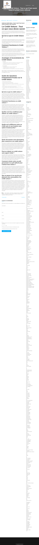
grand (27, 295)
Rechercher (28, 20)
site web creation (28, 464)
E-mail (3, 215)
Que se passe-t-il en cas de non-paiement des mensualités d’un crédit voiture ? (13, 89)
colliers (27, 198)
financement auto (28, 274)
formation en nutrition (29, 282)
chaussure (27, 185)
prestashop (27, 398)
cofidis (27, 194)
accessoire (27, 108)
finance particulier (28, 273)
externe (27, 267)
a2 (26, 106)
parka (27, 375)
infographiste (28, 310)
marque (27, 339)
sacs (26, 445)
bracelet (27, 173)
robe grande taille (28, 435)
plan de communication (29, 385)
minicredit (27, 352)
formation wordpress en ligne (30, 287)
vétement (27, 510)
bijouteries (27, 152)
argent (27, 130)
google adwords (28, 293)
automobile (27, 138)
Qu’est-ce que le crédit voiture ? (7, 81)
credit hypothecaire (28, 219)
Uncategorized (28, 502)
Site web (3, 218)
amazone (27, 127)
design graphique (28, 240)
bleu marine (27, 158)
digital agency (28, 243)
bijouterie (27, 151)
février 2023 (27, 98)
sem (26, 452)
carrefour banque (28, 181)
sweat (27, 478)
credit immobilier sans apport (30, 222)
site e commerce (28, 458)
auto (26, 136)
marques (27, 340)
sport (26, 476)
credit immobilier (28, 221)
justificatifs (27, 319)
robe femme (27, 434)
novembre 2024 (28, 79)
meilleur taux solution (29, 345)
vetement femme (28, 513)
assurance (27, 132)
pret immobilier (28, 412)
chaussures (27, 186)
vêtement (27, 511)
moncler (27, 357)
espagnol (27, 263)
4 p (26, 105)
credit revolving (28, 229)
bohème (27, 160)
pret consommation (28, 409)
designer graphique (28, 241)
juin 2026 (27, 61)
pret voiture (27, 421)
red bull (27, 430)
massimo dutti (28, 341)
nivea (27, 362)
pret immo (27, 411)
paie (26, 372)
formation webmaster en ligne (30, 286)
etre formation (28, 265)
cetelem (27, 184)
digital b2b (27, 244)
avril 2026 (27, 63)
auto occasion (28, 137)
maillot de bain (28, 331)
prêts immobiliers (28, 423)
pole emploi (27, 389)
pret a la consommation (29, 400)
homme (27, 300)
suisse (27, 477)
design (27, 239)
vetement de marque (29, 512)
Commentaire (4, 205)
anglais (27, 128)
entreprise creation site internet (30, 261)
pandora (27, 374)
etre (26, 264)
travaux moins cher (28, 500)
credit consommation (29, 215)
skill (26, 468)
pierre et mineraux (28, 384)
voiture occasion (28, 518)
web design (27, 521)
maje (26, 334)
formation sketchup (28, 285)
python (27, 429)
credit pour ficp (28, 226)
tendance (27, 487)
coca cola (27, 193)
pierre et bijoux (28, 383)
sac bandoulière (28, 440)
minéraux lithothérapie (29, 350)
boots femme (28, 164)
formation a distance (29, 277)
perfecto (27, 378)
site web (27, 463)
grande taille (28, 296)
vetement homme (28, 514)
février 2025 (27, 76)
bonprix (27, 162)
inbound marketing (28, 308)
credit (27, 209)
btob (26, 176)
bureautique (27, 177)
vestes (27, 509)
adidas (27, 115)
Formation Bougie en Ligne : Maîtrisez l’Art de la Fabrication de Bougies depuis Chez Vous (31, 34)
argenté (27, 131)
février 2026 (27, 65)
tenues (27, 491)
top (26, 498)
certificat (27, 183)
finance (27, 272)
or (26, 367)
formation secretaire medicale (30, 284)
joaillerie (27, 316)
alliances (27, 125)
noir (26, 363)
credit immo (27, 220)
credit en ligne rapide (29, 216)
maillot (27, 330)
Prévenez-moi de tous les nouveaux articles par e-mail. (9, 228)
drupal (27, 250)
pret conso (27, 408)
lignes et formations (28, 327)
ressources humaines (29, 431)
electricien (27, 255)
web (26, 520)
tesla (26, 492)
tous (26, 499)
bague (27, 140)
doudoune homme (28, 248)
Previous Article (4, 197)
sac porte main (28, 443)
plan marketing (28, 386)
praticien (27, 397)
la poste (27, 322)
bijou (26, 150)
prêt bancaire (28, 407)
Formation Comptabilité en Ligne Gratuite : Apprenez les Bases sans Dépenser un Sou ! (31, 46)
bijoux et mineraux (28, 154)
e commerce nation (28, 252)
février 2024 (27, 87)
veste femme (28, 508)
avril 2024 (27, 85)
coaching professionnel (29, 192)
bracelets (27, 175)
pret (26, 399)
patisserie (27, 376)
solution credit (28, 473)
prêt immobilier (28, 413)
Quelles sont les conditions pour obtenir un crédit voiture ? (10, 83)
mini (26, 351)
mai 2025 (27, 73)
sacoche (27, 444)
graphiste (27, 297)
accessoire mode (28, 109)
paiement (27, 373)
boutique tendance (28, 171)
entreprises (27, 262)
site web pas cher (28, 465)
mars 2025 (27, 75)
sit (26, 456)
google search (28, 294)
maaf (26, 329)
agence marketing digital (29, 120)
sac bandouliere (28, 441)
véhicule (11, 194)
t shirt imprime (28, 480)
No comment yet (10, 20)
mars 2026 (27, 64)
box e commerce (28, 172)
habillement (27, 299)
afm (26, 117)
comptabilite (27, 203)
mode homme (28, 355)
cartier (27, 182)
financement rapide (28, 275)
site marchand (28, 462)
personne (27, 379)
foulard (27, 288)
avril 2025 (27, 74)
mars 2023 (27, 97)
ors (26, 368)
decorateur (27, 237)
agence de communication (29, 118)
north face (27, 365)
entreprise (27, 260)
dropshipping (28, 249)
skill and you (28, 469)
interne (27, 312)
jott (26, 317)
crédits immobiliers (28, 233)
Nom (2, 212)
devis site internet (28, 242)
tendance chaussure (29, 488)
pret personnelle (28, 418)
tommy (27, 496)
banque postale (28, 148)
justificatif (27, 318)
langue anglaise (28, 323)
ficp (26, 271)
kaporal (27, 320)
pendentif (27, 377)
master (27, 342)
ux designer (27, 503)
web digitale (27, 523)
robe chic (27, 433)
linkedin (27, 328)
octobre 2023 (28, 91)
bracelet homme (28, 174)
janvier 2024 (28, 88)
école (27, 253)
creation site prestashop (29, 208)
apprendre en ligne (28, 129)
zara (26, 530)
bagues (27, 143)
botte (26, 165)
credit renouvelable (28, 228)
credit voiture (28, 232)
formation (27, 276)
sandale (27, 447)
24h (26, 104)
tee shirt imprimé (28, 486)
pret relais (27, 420)
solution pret (27, 474)
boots (27, 163)
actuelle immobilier (28, 114)
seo (26, 453)
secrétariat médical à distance (30, 451)
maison (27, 333)
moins (27, 356)
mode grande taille (28, 354)
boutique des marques (29, 170)
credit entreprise (28, 217)
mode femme (28, 353)
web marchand (28, 524)
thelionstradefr (4, 20)
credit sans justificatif (29, 230)
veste (27, 507)
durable (27, 251)
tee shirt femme (28, 485)
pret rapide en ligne (28, 419)
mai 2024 (27, 84)
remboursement (7, 194)
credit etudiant (28, 218)
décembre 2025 (28, 67)
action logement (28, 113)
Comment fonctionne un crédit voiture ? (8, 82)
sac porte (27, 442)
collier (27, 195)
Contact (33, 5)
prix (26, 424)
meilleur (27, 343)
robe (26, 432)
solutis (27, 475)
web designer (28, 522)
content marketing (28, 204)
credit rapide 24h (28, 227)
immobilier (27, 306)
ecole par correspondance (29, 254)
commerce (27, 199)
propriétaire (3, 194)
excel (27, 266)
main (26, 332)
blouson (27, 159)
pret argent (27, 402)
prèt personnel (28, 417)
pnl (26, 388)
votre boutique (28, 519)
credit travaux (28, 231)
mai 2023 (27, 95)
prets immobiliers (28, 422)
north (27, 364)
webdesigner (28, 525)
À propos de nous (28, 5)
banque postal (28, 147)
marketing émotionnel (29, 338)
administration (28, 116)
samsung (27, 446)
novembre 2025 (28, 68)
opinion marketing (28, 366)
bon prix (27, 161)
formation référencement (29, 283)
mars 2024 (27, 86)
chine (27, 188)
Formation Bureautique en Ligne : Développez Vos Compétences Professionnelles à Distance (30, 42)
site (26, 457)
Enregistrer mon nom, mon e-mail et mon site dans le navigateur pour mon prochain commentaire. (13, 223)
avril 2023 (27, 96)
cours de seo (28, 206)
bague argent (28, 141)
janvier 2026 (28, 66)
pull (26, 428)
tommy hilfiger (28, 497)
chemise (27, 187)
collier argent (28, 196)
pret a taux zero (28, 401)
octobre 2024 (28, 80)
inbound (27, 307)
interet (27, 311)
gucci (27, 298)
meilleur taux (28, 344)
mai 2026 (27, 62)
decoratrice (27, 238)
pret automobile (28, 406)
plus (26, 387)
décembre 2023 (28, 89)
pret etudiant (28, 410)
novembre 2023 (28, 90)
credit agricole (28, 210)
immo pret (27, 305)
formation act (28, 278)
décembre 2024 (28, 78)
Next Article (23, 197)
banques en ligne (28, 149)
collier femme (28, 197)
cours (27, 205)
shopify (27, 455)
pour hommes (28, 396)
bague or (27, 142)
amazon (27, 126)
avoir (26, 139)
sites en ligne (28, 467)
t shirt (27, 479)
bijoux (27, 153)
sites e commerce (28, 466)
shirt (26, 454)
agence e (27, 119)
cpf (26, 207)
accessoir (27, 107)
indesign (27, 309)
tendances (27, 489)
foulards (27, 289)
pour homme (28, 395)
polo (26, 390)
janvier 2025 (28, 77)
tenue (27, 490)
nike (26, 361)
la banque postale (28, 321)
